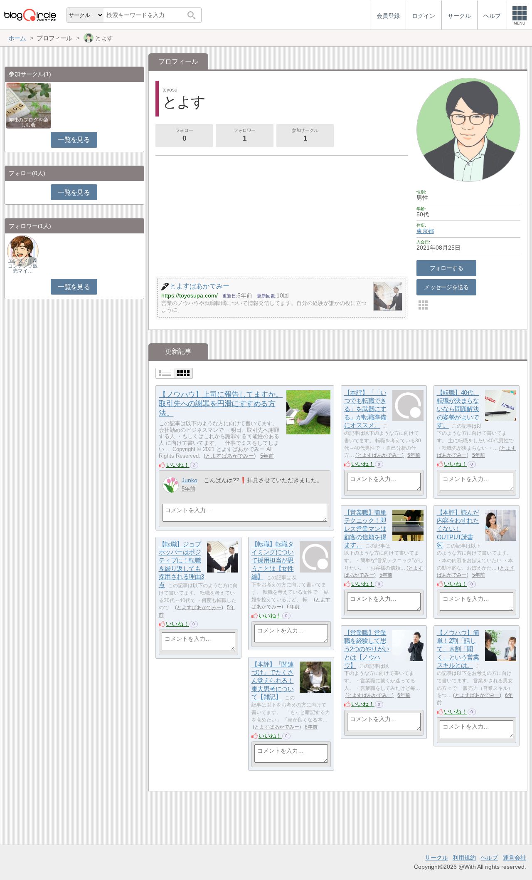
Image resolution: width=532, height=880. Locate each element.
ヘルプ (489, 857)
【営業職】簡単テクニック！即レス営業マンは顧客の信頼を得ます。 (365, 529)
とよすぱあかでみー (229, 456)
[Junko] (171, 485)
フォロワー (245, 135)
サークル (436, 857)
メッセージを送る (446, 287)
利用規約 (464, 857)
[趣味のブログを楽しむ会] (28, 105)
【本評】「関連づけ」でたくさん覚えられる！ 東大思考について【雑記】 (272, 681)
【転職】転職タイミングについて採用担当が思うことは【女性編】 (272, 560)
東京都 (425, 231)
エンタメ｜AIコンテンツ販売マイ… (23, 265)
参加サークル (305, 135)
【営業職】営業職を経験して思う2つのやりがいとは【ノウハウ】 (366, 649)
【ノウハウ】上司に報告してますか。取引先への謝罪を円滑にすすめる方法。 (220, 404)
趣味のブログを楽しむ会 (28, 122)
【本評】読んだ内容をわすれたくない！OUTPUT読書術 (458, 529)
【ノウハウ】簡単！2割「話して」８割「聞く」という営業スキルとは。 (458, 649)
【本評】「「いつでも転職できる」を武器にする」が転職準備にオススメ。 (365, 409)
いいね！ (178, 464)
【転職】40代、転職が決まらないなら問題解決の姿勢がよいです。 (458, 409)
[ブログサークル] (30, 15)
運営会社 (514, 857)
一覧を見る (74, 139)
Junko (189, 480)
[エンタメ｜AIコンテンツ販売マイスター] (23, 251)
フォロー (184, 135)
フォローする (446, 268)
